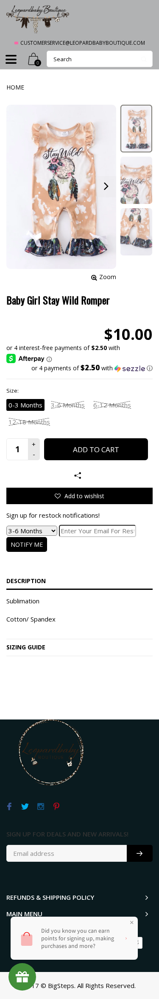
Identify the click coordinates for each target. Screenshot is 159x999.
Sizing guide (25, 647)
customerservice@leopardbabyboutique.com (82, 42)
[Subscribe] (140, 853)
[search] (100, 59)
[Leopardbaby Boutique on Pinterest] (56, 806)
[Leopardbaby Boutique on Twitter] (25, 806)
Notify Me (27, 544)
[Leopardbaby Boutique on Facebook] (9, 806)
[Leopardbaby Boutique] (38, 18)
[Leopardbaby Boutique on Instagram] (40, 806)
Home (15, 87)
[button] (79, 368)
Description (26, 581)
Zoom (107, 277)
